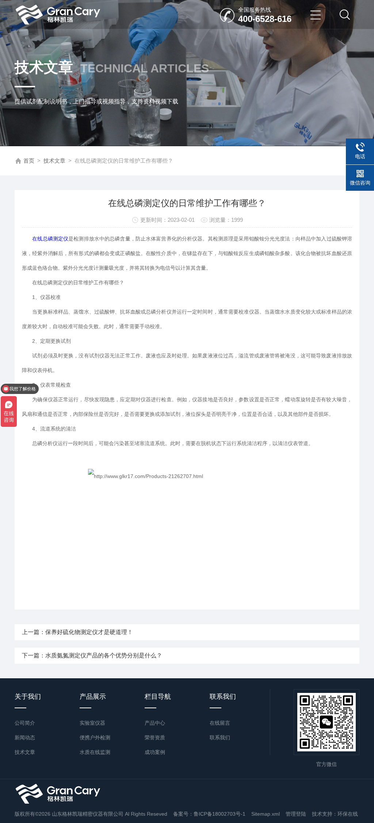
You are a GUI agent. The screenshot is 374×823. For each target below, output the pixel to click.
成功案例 (155, 752)
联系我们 (220, 737)
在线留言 (220, 723)
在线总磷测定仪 (50, 239)
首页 (28, 161)
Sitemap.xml (265, 814)
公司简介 (25, 723)
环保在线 (347, 814)
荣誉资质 (155, 737)
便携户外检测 (95, 737)
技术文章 (54, 161)
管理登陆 (296, 814)
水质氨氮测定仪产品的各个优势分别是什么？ (103, 655)
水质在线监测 (95, 752)
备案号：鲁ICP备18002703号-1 (209, 814)
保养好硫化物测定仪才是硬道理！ (89, 632)
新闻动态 (25, 737)
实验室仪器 (92, 723)
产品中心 (155, 723)
